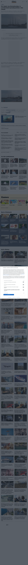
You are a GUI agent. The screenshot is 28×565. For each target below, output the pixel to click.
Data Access (14, 297)
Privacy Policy (18, 297)
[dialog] (14, 282)
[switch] (23, 282)
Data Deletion (9, 297)
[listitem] (14, 280)
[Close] (26, 267)
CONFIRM (8, 294)
